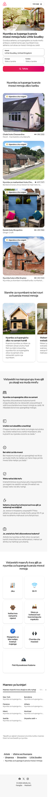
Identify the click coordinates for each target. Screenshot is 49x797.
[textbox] (13, 61)
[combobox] (23, 53)
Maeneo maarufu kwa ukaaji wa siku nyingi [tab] (19, 690)
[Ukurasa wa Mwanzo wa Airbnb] (4, 4)
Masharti (27, 785)
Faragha (19, 785)
